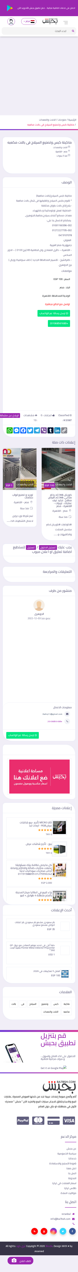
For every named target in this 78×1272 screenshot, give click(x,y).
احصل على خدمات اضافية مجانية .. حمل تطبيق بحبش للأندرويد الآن (46, 8)
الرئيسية (72, 119)
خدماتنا (72, 1158)
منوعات (62, 119)
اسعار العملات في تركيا (64, 1183)
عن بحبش (71, 1148)
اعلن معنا (71, 1168)
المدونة (72, 1178)
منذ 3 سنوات (61, 156)
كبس (55, 1004)
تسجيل (31, 547)
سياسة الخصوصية (66, 1153)
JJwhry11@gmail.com (52, 714)
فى (22, 1004)
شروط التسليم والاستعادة (62, 1163)
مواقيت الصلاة (68, 1193)
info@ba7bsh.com (60, 1219)
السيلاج (32, 1004)
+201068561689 (59, 323)
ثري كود (21, 1246)
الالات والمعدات (47, 119)
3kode (49, 1246)
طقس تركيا (70, 1188)
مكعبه (66, 1012)
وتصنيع (44, 1004)
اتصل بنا (72, 1173)
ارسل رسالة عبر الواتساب (52, 313)
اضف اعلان (25, 1261)
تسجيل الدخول (48, 547)
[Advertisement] (39, 74)
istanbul (66, 1214)
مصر (28, 21)
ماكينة (67, 1004)
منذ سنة (63, 517)
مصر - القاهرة (61, 151)
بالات (13, 1004)
